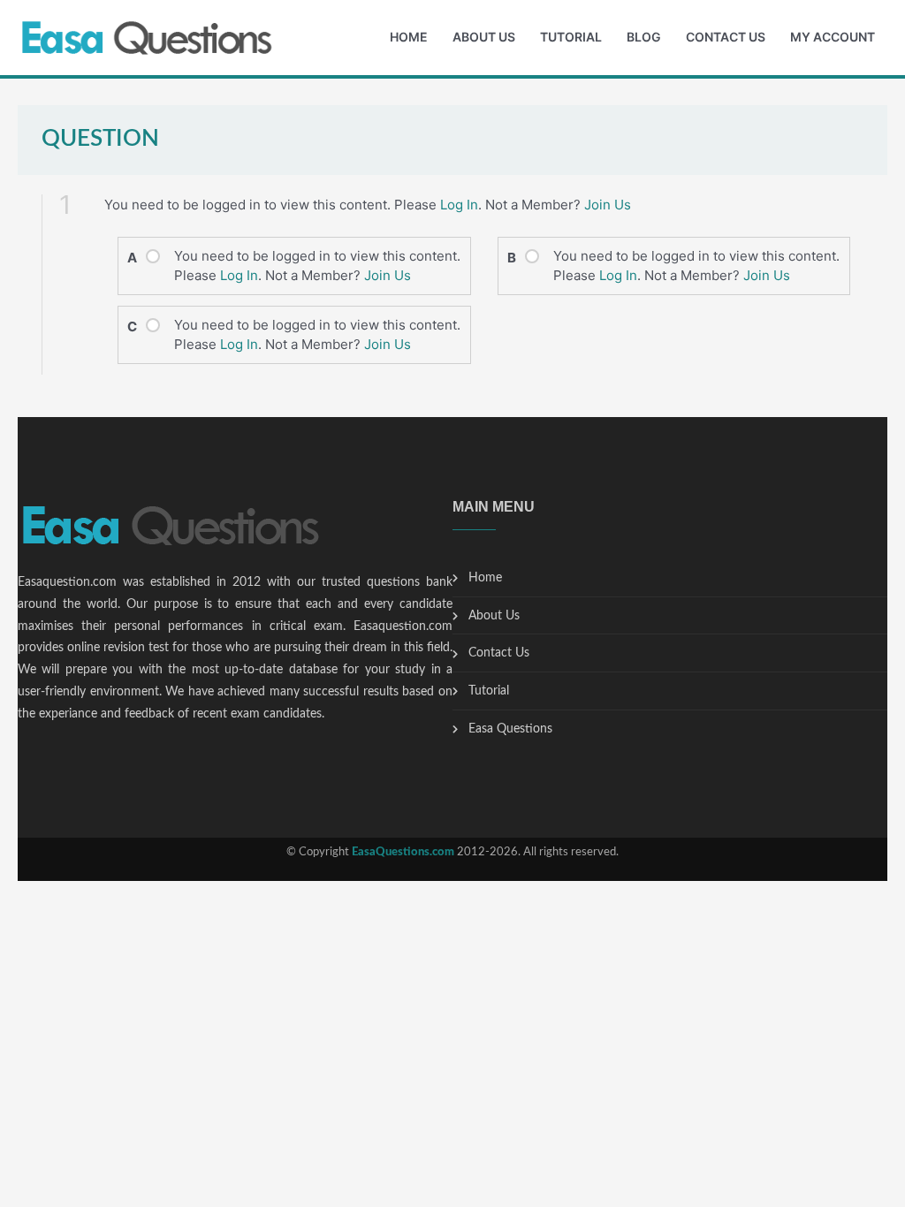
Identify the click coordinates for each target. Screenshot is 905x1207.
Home (409, 36)
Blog (644, 36)
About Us (483, 36)
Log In (459, 204)
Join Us (607, 204)
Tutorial (571, 36)
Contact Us (725, 36)
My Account (832, 36)
